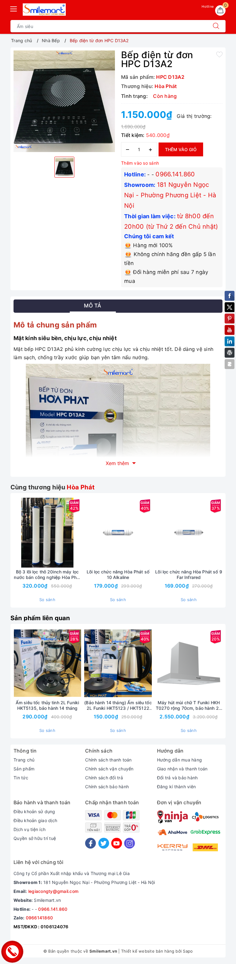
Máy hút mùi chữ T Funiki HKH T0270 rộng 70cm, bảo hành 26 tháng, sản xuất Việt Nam (189, 705)
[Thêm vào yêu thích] (219, 54)
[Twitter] (103, 843)
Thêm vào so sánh (140, 163)
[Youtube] (116, 843)
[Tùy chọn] (18, 532)
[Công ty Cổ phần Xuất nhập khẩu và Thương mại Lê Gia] (44, 9)
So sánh (47, 599)
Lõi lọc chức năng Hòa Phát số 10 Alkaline (118, 574)
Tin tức (21, 777)
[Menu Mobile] (13, 8)
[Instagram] (129, 843)
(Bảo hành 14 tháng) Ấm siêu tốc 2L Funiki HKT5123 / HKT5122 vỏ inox (117, 705)
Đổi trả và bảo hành (177, 777)
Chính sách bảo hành (107, 786)
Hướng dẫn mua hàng (179, 759)
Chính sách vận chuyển (109, 768)
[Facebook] (90, 843)
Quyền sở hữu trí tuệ (35, 838)
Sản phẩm (24, 768)
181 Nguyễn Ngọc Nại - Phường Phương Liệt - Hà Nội (170, 195)
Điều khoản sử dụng (34, 811)
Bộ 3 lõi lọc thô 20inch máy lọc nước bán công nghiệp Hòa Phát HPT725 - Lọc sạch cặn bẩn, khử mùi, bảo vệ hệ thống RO (47, 574)
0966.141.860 (175, 174)
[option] (64, 101)
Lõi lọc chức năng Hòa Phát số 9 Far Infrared (188, 574)
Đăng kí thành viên (176, 786)
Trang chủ (24, 759)
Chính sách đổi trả (104, 777)
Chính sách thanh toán (108, 759)
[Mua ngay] (89, 532)
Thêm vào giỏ (181, 149)
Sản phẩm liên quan (40, 618)
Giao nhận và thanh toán (182, 768)
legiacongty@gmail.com (53, 891)
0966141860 (39, 917)
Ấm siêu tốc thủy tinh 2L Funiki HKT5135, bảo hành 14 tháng (47, 705)
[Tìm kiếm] (216, 26)
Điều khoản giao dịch (35, 820)
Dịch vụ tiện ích (29, 829)
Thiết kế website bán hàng (147, 951)
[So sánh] (76, 532)
